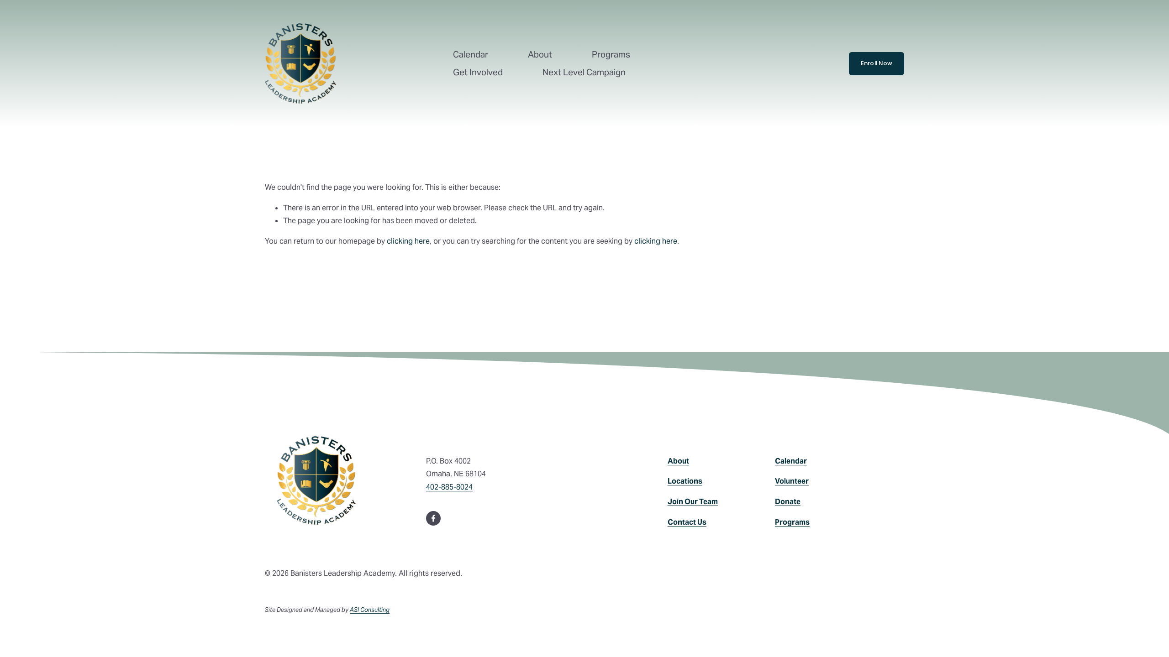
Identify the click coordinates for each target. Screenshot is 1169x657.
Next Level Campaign (584, 72)
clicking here (408, 241)
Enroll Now (877, 63)
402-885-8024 (449, 487)
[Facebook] (433, 518)
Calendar (470, 54)
